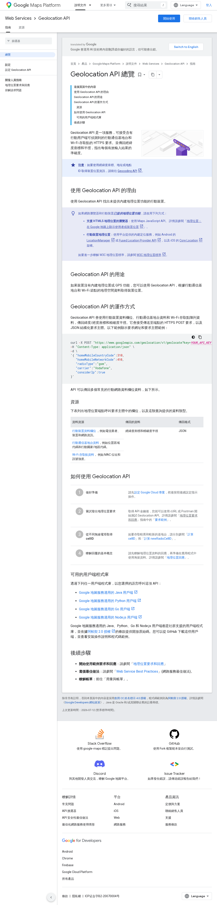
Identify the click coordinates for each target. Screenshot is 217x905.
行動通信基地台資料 (85, 442)
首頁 (73, 63)
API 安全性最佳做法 (75, 817)
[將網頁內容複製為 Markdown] (153, 74)
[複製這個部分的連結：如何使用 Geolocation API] (134, 476)
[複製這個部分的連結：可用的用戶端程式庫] (113, 574)
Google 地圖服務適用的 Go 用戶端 (104, 609)
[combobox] (146, 5)
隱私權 (76, 896)
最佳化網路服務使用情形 (78, 824)
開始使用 (169, 18)
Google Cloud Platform (77, 872)
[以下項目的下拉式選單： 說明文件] (91, 5)
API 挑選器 (69, 811)
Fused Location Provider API (137, 240)
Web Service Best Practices (137, 671)
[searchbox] (28, 41)
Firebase (68, 865)
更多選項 (106, 5)
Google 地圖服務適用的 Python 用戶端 (107, 601)
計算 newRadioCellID (157, 538)
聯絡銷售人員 (198, 18)
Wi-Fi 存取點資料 (83, 454)
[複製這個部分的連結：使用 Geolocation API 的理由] (140, 190)
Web (117, 817)
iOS (116, 811)
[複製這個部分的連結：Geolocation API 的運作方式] (139, 307)
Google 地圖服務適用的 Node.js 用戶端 (108, 617)
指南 (8, 27)
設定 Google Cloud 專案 (149, 492)
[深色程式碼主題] (193, 337)
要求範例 (161, 519)
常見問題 (68, 804)
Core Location (188, 240)
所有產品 (68, 878)
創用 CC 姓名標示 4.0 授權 (130, 698)
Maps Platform (45, 5)
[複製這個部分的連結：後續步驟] (95, 653)
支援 (168, 817)
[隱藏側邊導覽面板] (51, 897)
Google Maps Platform (106, 63)
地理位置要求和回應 (148, 664)
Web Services (18, 18)
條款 (65, 896)
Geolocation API (54, 18)
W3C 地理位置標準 (149, 255)
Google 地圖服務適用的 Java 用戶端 (106, 593)
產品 (84, 63)
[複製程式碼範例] (200, 337)
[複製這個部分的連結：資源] (83, 402)
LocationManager (98, 240)
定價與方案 (172, 804)
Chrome (67, 858)
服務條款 (171, 824)
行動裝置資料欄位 (84, 431)
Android (119, 804)
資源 (22, 27)
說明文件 (80, 5)
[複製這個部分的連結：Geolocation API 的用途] (129, 274)
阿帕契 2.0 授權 (99, 632)
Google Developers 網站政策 (82, 702)
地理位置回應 (176, 557)
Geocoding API (127, 171)
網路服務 (120, 824)
